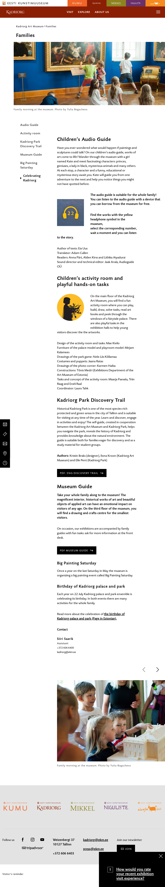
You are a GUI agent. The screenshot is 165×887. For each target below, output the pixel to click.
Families (51, 26)
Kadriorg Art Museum (30, 26)
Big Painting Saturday (28, 165)
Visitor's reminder (13, 874)
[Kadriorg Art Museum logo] (97, 3)
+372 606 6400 (65, 647)
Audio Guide (29, 125)
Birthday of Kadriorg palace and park (91, 586)
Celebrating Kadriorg (32, 178)
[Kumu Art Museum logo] (77, 3)
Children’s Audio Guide (84, 139)
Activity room (30, 133)
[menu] (158, 12)
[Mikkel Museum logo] (116, 3)
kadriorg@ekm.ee (66, 652)
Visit (70, 12)
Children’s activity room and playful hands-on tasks (90, 281)
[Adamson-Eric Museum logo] (155, 3)
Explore (84, 12)
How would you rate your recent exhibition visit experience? (135, 874)
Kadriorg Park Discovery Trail (31, 144)
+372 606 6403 (63, 853)
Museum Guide (31, 154)
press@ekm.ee (93, 849)
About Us (102, 12)
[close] (161, 856)
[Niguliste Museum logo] (136, 3)
